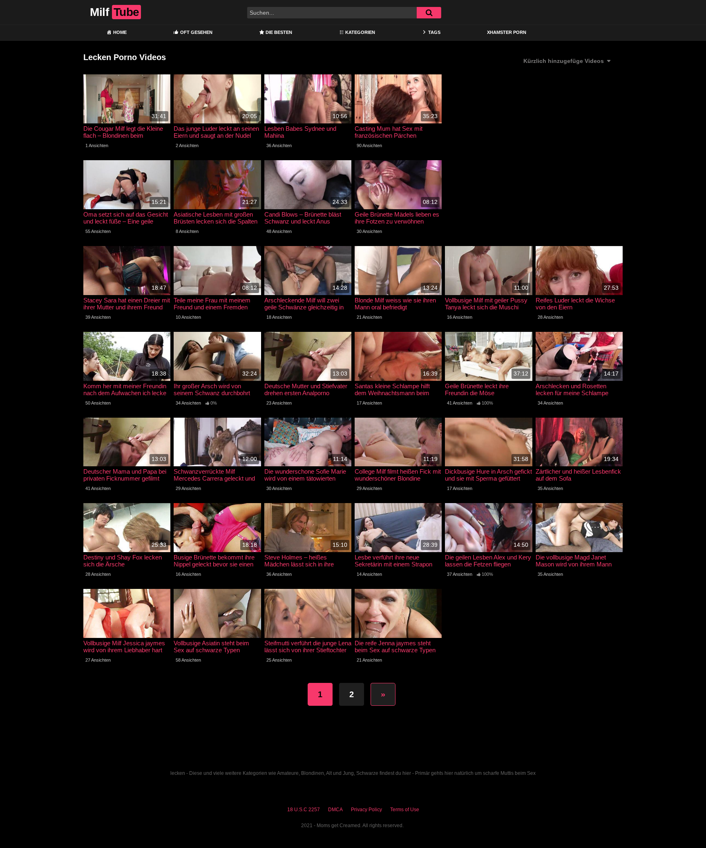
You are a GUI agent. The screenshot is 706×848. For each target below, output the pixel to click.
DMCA (335, 809)
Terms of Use (404, 809)
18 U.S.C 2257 (303, 809)
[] (429, 12)
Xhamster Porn (506, 32)
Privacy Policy (366, 809)
